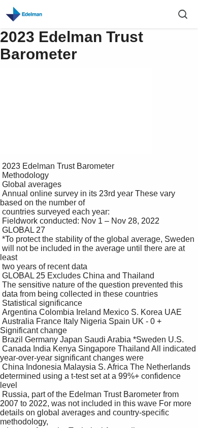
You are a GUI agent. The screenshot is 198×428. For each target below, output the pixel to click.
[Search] (183, 14)
